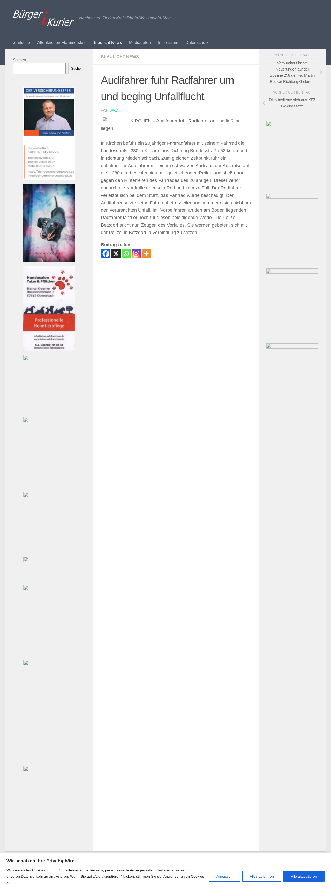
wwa (114, 111)
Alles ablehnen (262, 876)
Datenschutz (196, 42)
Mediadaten (140, 42)
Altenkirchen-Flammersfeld (62, 42)
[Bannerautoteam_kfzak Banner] (49, 589)
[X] (116, 253)
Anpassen (224, 876)
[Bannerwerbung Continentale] (292, 347)
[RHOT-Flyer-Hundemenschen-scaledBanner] (292, 197)
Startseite (21, 42)
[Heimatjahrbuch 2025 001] (292, 272)
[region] (165, 871)
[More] (146, 253)
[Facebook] (105, 253)
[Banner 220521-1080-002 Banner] (49, 260)
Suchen (19, 60)
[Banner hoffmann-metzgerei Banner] (49, 770)
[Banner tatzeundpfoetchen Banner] (49, 349)
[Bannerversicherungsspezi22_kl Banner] (49, 178)
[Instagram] (136, 253)
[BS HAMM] (292, 125)
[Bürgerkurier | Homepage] (43, 18)
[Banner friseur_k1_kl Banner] (49, 421)
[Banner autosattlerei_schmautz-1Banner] (49, 496)
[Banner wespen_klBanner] (49, 359)
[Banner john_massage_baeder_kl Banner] (49, 560)
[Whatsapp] (126, 253)
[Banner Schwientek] (49, 664)
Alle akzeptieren (304, 876)
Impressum (168, 42)
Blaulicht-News (108, 42)
